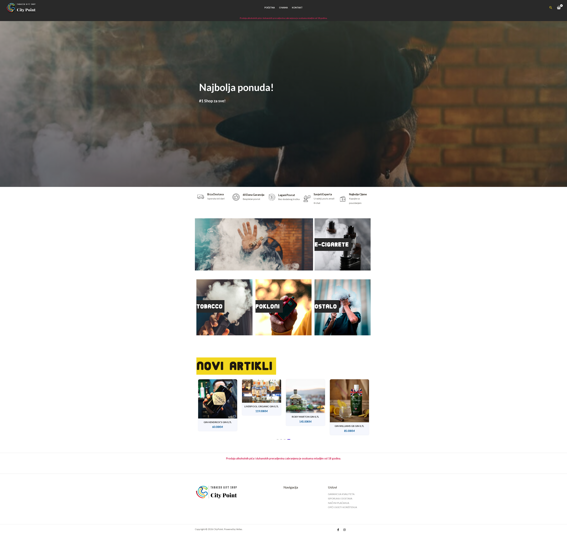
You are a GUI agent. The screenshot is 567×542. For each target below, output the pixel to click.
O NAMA (283, 7)
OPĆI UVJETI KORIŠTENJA (342, 507)
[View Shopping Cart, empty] (559, 7)
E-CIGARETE (332, 244)
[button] (551, 7)
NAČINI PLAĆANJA (338, 502)
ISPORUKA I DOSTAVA (340, 498)
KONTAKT (297, 7)
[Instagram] (344, 529)
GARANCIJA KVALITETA (341, 494)
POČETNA (269, 7)
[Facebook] (338, 529)
